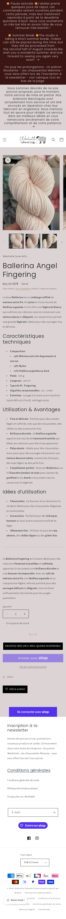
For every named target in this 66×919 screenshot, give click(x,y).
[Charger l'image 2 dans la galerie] (32, 241)
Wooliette (20, 888)
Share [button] (10, 677)
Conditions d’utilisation (49, 898)
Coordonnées (44, 909)
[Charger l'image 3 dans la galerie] (49, 241)
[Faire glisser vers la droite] (62, 242)
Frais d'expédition (23, 289)
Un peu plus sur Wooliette (21, 796)
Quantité (7, 607)
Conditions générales (28, 770)
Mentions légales (27, 909)
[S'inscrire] (54, 812)
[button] (5, 140)
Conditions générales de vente (23, 780)
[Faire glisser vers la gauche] (4, 242)
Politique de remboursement (22, 788)
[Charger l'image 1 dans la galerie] (16, 241)
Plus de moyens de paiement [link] (33, 667)
